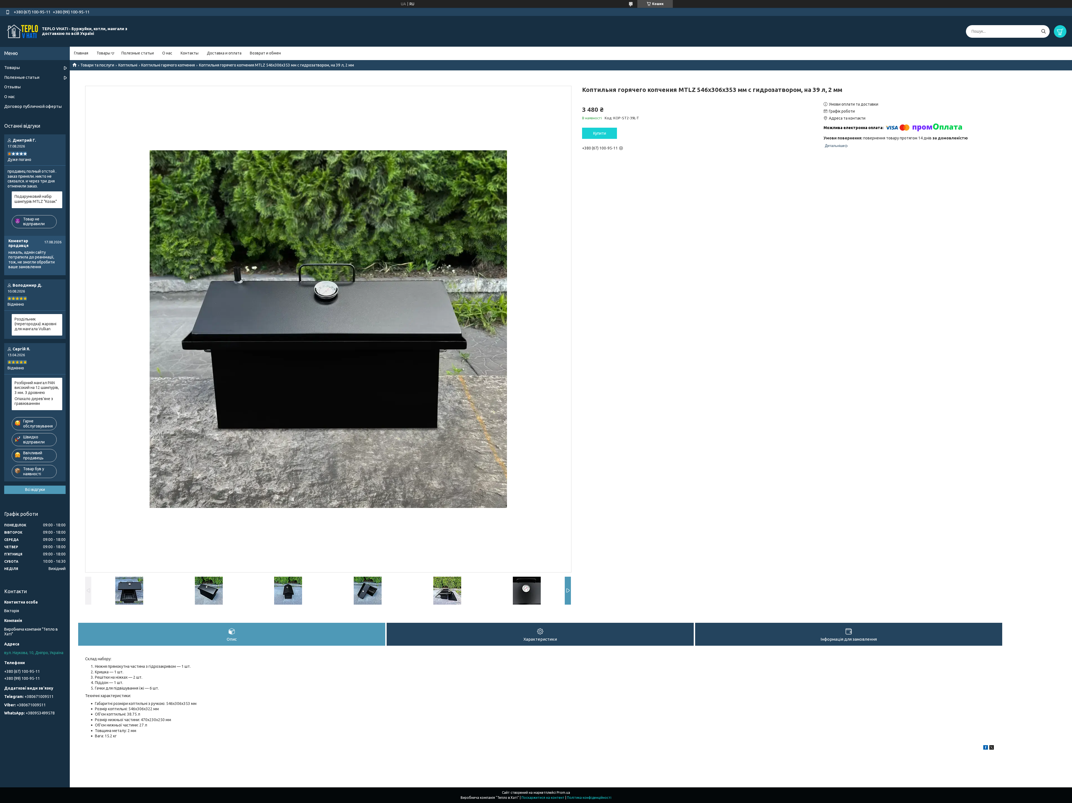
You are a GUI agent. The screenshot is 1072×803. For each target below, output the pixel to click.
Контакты (189, 53)
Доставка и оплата (224, 53)
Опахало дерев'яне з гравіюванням (34, 401)
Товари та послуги (97, 65)
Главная (81, 53)
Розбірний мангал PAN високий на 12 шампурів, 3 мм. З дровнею (37, 388)
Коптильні (127, 65)
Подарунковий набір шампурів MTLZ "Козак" (36, 199)
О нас (167, 53)
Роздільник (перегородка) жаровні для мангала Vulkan (35, 324)
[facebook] (985, 748)
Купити (599, 133)
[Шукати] (1043, 31)
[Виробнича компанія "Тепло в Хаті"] (22, 31)
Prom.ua (563, 792)
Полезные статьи (137, 53)
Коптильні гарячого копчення (168, 65)
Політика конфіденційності (589, 797)
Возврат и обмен (265, 53)
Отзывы (12, 86)
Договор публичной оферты (33, 106)
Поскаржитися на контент (542, 797)
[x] (991, 748)
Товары (103, 53)
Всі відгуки (35, 489)
